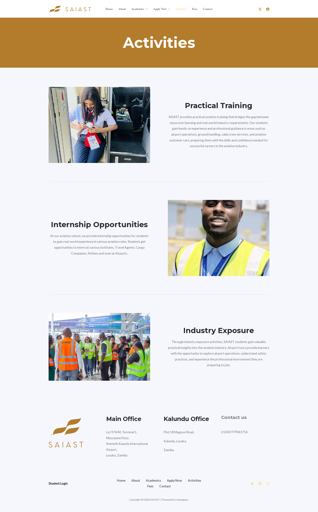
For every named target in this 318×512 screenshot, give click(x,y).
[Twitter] (252, 483)
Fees (194, 9)
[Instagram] (267, 483)
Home (109, 9)
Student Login (58, 483)
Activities (181, 9)
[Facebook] (267, 9)
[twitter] (260, 9)
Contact (207, 9)
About (122, 9)
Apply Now (160, 9)
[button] (146, 9)
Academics (137, 9)
